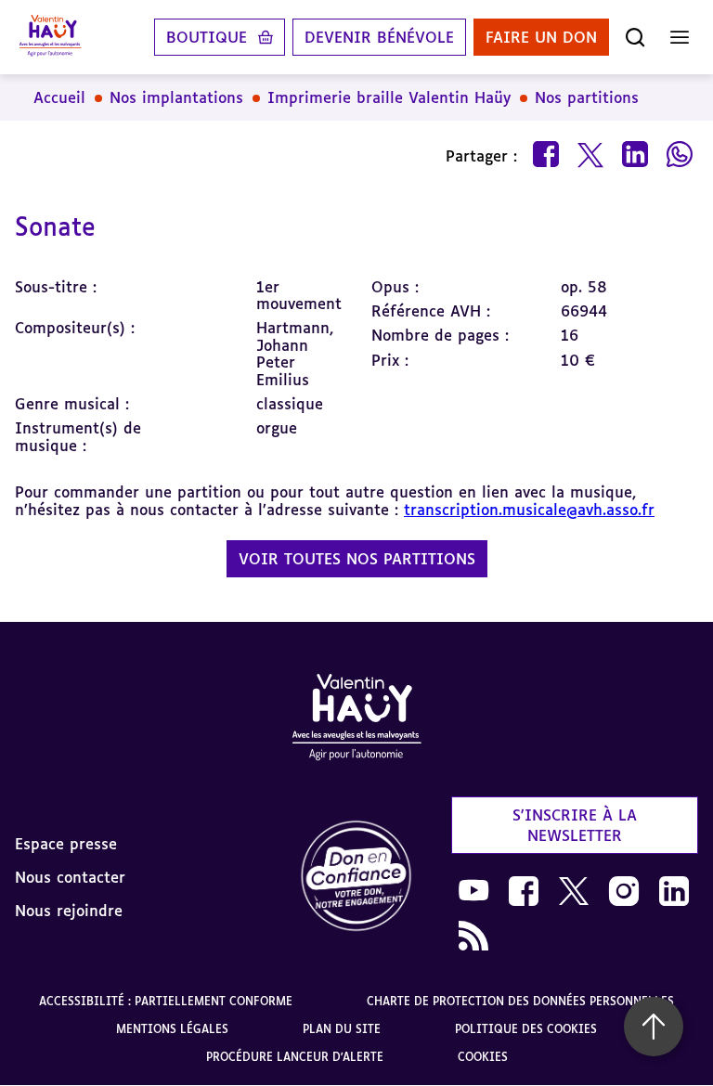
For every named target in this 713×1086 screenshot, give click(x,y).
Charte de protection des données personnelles (520, 1001)
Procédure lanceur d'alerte (294, 1057)
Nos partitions (587, 97)
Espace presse (66, 843)
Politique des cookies (526, 1029)
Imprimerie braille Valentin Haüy (389, 97)
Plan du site (342, 1029)
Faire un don (541, 37)
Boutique (206, 37)
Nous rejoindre (69, 910)
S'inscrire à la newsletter (574, 825)
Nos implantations (176, 97)
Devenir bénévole (379, 37)
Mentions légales (172, 1029)
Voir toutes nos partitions (357, 558)
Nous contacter (70, 877)
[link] (356, 877)
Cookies (483, 1057)
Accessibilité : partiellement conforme (165, 1001)
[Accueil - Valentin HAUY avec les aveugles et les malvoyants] (356, 720)
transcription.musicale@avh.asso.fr (529, 509)
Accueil (59, 97)
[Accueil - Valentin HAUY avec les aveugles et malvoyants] (50, 37)
